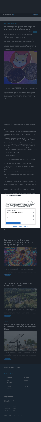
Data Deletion (15, 226)
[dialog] (20, 211)
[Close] (38, 196)
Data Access (20, 226)
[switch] (33, 212)
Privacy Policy (26, 226)
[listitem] (20, 210)
